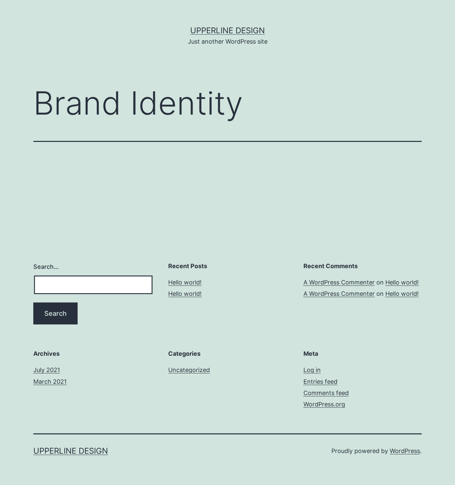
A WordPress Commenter (339, 282)
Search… (46, 266)
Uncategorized (189, 369)
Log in (312, 369)
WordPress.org (324, 404)
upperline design (227, 30)
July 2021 (46, 369)
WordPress (405, 450)
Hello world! (185, 282)
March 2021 (50, 381)
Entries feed (320, 381)
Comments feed (326, 392)
